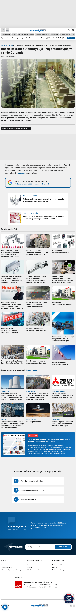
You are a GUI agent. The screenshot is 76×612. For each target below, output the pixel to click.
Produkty (15, 38)
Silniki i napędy (6, 34)
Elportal (54, 567)
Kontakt (3, 565)
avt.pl (55, 587)
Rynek (3, 38)
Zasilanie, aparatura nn (42, 34)
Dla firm (70, 38)
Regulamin (30, 565)
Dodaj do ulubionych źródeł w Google (14, 128)
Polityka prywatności (33, 570)
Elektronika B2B (57, 565)
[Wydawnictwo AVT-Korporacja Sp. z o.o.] (18, 585)
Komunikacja (54, 34)
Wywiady (51, 38)
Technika (59, 38)
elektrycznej (21, 173)
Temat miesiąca (34, 38)
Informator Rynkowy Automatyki (11, 570)
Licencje (29, 567)
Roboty (14, 34)
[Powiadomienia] (5, 607)
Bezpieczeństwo (65, 34)
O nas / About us (6, 567)
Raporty (44, 38)
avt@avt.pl (57, 585)
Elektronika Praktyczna (59, 570)
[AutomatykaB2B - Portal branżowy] (39, 605)
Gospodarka (23, 38)
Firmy (8, 38)
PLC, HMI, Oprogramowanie (26, 34)
